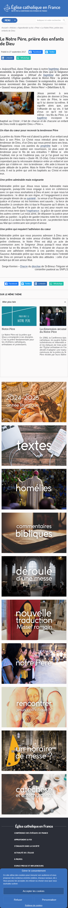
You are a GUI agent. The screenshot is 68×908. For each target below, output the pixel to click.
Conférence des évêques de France (31, 833)
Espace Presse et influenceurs (29, 866)
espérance (33, 210)
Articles (13, 28)
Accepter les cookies (33, 891)
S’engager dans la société (26, 846)
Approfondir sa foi (25, 28)
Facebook (36, 52)
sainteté (31, 198)
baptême (54, 68)
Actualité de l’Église (24, 853)
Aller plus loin (9, 301)
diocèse (36, 266)
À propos (18, 859)
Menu (7, 20)
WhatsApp (24, 58)
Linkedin (9, 58)
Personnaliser (49, 899)
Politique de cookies (33, 905)
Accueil (5, 28)
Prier (37, 28)
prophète (45, 146)
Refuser (18, 899)
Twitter (52, 52)
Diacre (24, 266)
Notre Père (8, 329)
